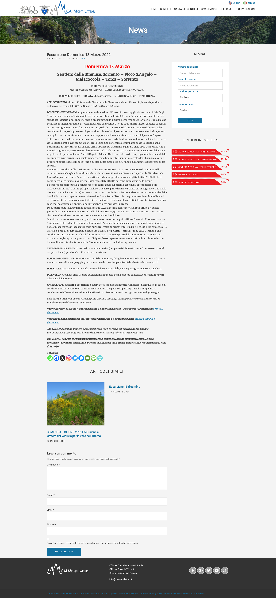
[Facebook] (56, 358)
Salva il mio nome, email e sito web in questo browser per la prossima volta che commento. (92, 543)
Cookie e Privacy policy (151, 593)
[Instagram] (69, 358)
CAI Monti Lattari (55, 593)
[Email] (87, 358)
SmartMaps (209, 9)
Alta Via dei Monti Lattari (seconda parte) (200, 159)
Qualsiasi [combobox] (184, 97)
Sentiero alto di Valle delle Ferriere (200, 166)
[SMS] (93, 358)
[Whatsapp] (50, 358)
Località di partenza (188, 91)
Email (50, 510)
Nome (51, 495)
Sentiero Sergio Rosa (199, 182)
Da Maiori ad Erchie (199, 174)
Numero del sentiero (188, 67)
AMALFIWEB (182, 593)
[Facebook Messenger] (81, 358)
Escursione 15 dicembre (124, 386)
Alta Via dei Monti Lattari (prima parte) (200, 151)
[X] (62, 358)
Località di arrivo (186, 104)
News (82, 58)
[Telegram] (75, 358)
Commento (53, 464)
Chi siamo (226, 9)
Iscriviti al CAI (245, 9)
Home (153, 9)
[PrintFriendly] (100, 358)
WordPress (199, 593)
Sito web (51, 524)
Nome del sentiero (187, 79)
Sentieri (165, 9)
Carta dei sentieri (186, 9)
